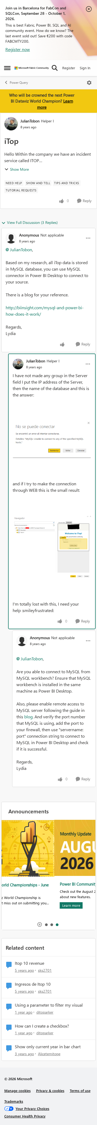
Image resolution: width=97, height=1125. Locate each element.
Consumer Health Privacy (25, 1116)
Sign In (85, 67)
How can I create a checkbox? (42, 1026)
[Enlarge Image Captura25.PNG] (52, 439)
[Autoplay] (39, 924)
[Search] (54, 68)
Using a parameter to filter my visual (49, 1005)
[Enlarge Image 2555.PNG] (52, 547)
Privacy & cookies (50, 1090)
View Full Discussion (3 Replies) (32, 222)
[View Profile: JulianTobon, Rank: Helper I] (11, 123)
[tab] (46, 924)
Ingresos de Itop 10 (33, 984)
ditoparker (44, 1012)
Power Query (19, 83)
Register (68, 67)
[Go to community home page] (32, 68)
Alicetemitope (49, 1053)
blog (28, 716)
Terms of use (80, 1090)
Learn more (19, 905)
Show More (19, 169)
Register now (17, 49)
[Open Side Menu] (7, 68)
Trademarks (13, 1101)
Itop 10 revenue (29, 963)
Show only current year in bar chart (48, 1046)
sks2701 (45, 970)
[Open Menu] (89, 82)
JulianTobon (30, 120)
